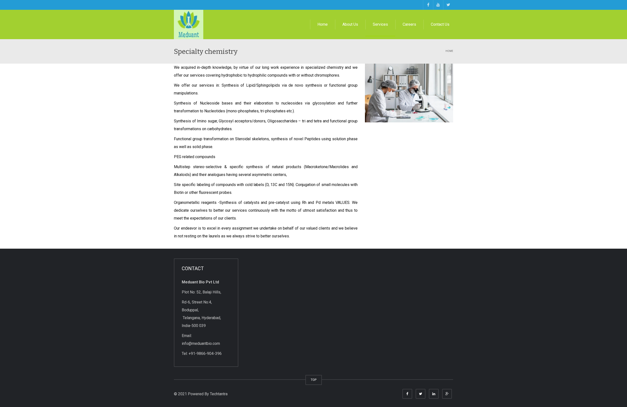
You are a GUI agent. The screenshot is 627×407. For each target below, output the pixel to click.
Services (380, 24)
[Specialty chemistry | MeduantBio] (188, 24)
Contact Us (440, 24)
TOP (313, 380)
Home (322, 24)
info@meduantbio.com (201, 343)
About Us (350, 24)
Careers (409, 24)
